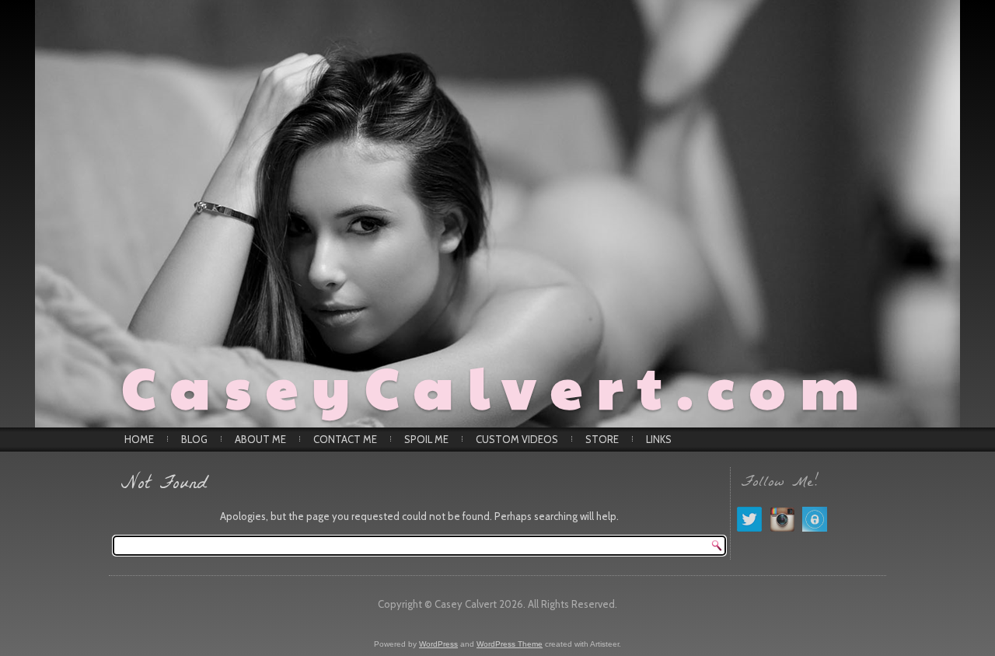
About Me (260, 439)
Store (602, 439)
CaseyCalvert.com (498, 385)
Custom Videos (517, 439)
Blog (194, 439)
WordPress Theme (510, 644)
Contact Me (345, 439)
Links (659, 439)
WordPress (438, 644)
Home (139, 439)
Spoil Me (426, 439)
